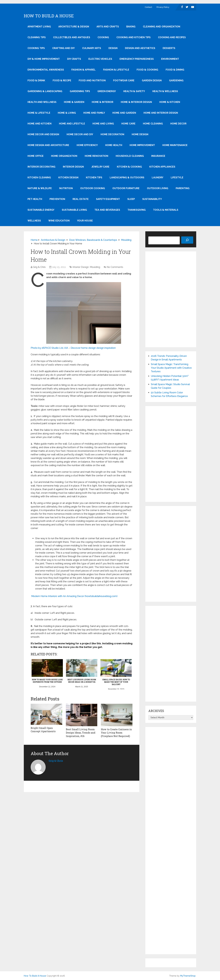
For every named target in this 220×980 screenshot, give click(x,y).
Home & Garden (74, 102)
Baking (130, 26)
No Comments (115, 267)
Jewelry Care (100, 166)
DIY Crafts (74, 58)
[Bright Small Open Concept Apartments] (46, 714)
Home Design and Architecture (48, 145)
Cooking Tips (36, 48)
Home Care (128, 123)
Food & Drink (36, 80)
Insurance (158, 156)
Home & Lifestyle (39, 112)
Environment (170, 58)
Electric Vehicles (100, 58)
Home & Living (67, 112)
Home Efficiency (87, 145)
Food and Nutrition (92, 80)
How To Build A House (49, 16)
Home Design (140, 134)
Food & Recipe (62, 80)
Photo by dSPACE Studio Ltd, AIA (49, 347)
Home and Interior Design (161, 112)
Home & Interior (102, 102)
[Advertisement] (170, 299)
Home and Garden (124, 112)
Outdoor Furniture (125, 188)
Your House (85, 220)
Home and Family (94, 112)
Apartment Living (39, 26)
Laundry (157, 177)
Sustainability (152, 199)
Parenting (182, 188)
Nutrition (66, 188)
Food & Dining (175, 69)
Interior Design (73, 166)
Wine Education (59, 220)
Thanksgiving (137, 209)
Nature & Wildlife (40, 188)
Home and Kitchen (39, 123)
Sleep (131, 199)
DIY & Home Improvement (44, 58)
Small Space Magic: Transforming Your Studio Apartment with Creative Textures (171, 368)
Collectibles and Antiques (71, 37)
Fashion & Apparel (83, 69)
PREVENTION (57, 199)
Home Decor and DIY (80, 134)
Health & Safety (134, 91)
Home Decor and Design (43, 134)
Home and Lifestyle (72, 123)
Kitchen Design (68, 177)
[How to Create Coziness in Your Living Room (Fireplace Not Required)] (116, 715)
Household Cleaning (130, 156)
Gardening (176, 80)
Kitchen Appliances (162, 166)
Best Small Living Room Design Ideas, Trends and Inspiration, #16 (80, 733)
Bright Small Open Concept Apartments (43, 729)
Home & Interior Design (136, 102)
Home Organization (64, 156)
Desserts (169, 48)
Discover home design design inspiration (93, 347)
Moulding (95, 267)
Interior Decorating (41, 166)
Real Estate (81, 199)
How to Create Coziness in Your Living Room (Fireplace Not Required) (116, 733)
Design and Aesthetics (140, 48)
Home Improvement (142, 145)
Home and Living (103, 123)
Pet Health (35, 199)
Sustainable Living (74, 209)
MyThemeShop (188, 976)
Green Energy (106, 91)
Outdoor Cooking (92, 188)
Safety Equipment (108, 199)
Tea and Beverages (107, 209)
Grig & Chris (39, 267)
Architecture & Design (73, 26)
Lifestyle (177, 177)
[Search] (187, 240)
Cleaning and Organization (161, 26)
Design (113, 48)
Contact (148, 7)
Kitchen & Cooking (129, 166)
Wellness (34, 220)
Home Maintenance (175, 145)
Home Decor (178, 123)
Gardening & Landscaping (45, 91)
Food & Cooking (147, 69)
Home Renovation (96, 156)
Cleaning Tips (37, 37)
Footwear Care (123, 80)
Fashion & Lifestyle (116, 69)
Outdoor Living (157, 188)
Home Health (113, 145)
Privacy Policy (163, 7)
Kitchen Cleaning (39, 177)
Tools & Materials (165, 209)
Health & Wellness (165, 91)
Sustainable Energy (41, 209)
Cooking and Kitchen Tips (133, 37)
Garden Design (152, 80)
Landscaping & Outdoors (127, 177)
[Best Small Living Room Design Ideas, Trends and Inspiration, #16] (81, 715)
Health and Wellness (42, 102)
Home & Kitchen (169, 102)
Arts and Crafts (108, 26)
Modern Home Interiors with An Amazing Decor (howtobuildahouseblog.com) (74, 596)
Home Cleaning (153, 123)
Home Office (36, 156)
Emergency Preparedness (137, 58)
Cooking (103, 37)
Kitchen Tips (94, 177)
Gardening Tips (80, 91)
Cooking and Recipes (172, 37)
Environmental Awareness (46, 69)
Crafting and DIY (63, 48)
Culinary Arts (91, 48)
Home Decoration (112, 134)
